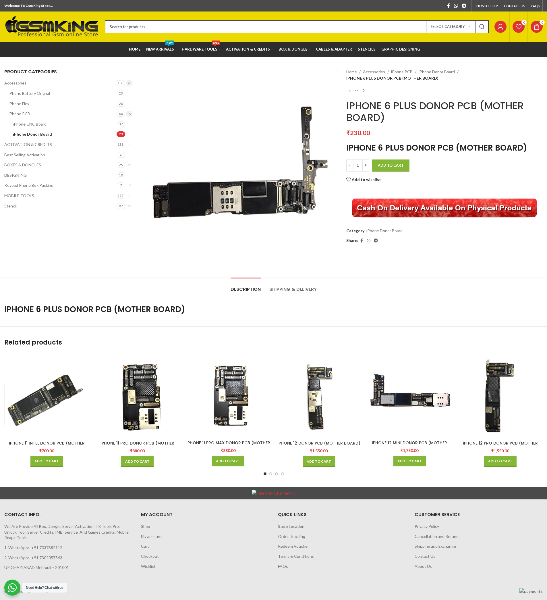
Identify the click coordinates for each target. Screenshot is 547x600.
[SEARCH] (482, 26)
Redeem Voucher (293, 546)
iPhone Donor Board (32, 134)
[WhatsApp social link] (456, 5)
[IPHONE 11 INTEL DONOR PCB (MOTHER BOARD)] (46, 395)
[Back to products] (356, 90)
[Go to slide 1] (265, 473)
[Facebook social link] (448, 5)
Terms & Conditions (296, 556)
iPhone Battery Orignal (29, 93)
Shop (145, 526)
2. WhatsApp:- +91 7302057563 (33, 557)
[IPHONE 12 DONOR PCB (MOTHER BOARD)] (318, 395)
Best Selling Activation (24, 154)
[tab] (246, 286)
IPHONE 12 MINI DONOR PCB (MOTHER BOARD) (409, 445)
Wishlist (148, 566)
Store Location (291, 526)
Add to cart (391, 165)
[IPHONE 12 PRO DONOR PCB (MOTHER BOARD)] (500, 395)
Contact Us (425, 556)
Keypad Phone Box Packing (28, 185)
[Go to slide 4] (282, 473)
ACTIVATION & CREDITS (28, 144)
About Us (423, 566)
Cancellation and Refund (437, 536)
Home (351, 71)
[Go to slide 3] (276, 473)
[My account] (500, 26)
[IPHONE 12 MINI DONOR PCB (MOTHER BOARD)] (409, 395)
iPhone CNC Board (30, 124)
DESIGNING (15, 175)
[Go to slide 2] (270, 473)
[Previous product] (349, 90)
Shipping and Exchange (435, 546)
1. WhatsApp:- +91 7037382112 (33, 547)
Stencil (10, 205)
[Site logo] (51, 26)
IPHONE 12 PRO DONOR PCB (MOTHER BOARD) (500, 446)
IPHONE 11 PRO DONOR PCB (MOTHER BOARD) (137, 446)
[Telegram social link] (464, 5)
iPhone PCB (19, 113)
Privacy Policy (427, 526)
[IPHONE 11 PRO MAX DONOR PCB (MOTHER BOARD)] (228, 395)
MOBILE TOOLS (19, 195)
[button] (46, 461)
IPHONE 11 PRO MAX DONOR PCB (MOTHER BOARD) (228, 445)
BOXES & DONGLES (22, 164)
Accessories (15, 82)
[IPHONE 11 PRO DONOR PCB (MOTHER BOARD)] (137, 395)
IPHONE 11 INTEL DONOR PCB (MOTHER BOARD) (47, 446)
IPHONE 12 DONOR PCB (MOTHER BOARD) (318, 443)
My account (151, 536)
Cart (145, 546)
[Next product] (363, 90)
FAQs (283, 566)
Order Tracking (291, 536)
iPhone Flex (19, 103)
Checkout (150, 556)
